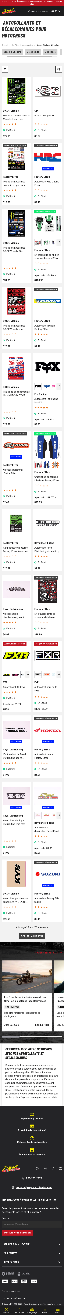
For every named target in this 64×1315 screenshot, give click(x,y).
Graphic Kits (33, 52)
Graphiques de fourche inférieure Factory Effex (46, 478)
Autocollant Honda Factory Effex (43, 756)
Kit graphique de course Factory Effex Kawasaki (15, 549)
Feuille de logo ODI (44, 115)
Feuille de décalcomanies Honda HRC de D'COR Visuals (16, 393)
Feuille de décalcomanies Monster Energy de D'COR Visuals (16, 117)
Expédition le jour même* (32, 1130)
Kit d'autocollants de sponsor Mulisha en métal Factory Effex (45, 615)
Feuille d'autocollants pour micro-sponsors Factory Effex (14, 183)
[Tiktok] (52, 1168)
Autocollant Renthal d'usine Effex (13, 471)
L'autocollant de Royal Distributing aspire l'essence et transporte (15, 756)
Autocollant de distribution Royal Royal (46, 829)
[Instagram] (45, 1168)
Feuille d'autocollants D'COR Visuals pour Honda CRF (14, 327)
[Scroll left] (4, 57)
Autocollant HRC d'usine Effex (46, 183)
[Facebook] (37, 1168)
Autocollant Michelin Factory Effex (44, 327)
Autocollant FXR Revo (14, 687)
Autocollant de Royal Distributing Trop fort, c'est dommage (14, 822)
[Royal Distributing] (8, 11)
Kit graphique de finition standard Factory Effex (46, 256)
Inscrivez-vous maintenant (17, 1233)
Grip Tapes (50, 52)
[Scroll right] (60, 57)
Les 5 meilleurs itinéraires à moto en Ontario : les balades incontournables (25, 999)
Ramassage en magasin (32, 1154)
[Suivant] (59, 242)
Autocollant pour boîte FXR (45, 689)
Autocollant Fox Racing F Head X (47, 401)
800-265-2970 (34, 1178)
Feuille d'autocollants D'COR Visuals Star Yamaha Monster (14, 249)
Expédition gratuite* (32, 1118)
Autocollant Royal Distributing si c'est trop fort (46, 549)
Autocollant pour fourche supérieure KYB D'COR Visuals (15, 900)
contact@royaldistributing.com (34, 1187)
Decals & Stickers (12, 52)
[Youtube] (60, 1168)
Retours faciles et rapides (32, 1142)
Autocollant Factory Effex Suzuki (47, 900)
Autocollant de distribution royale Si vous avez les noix (13, 615)
